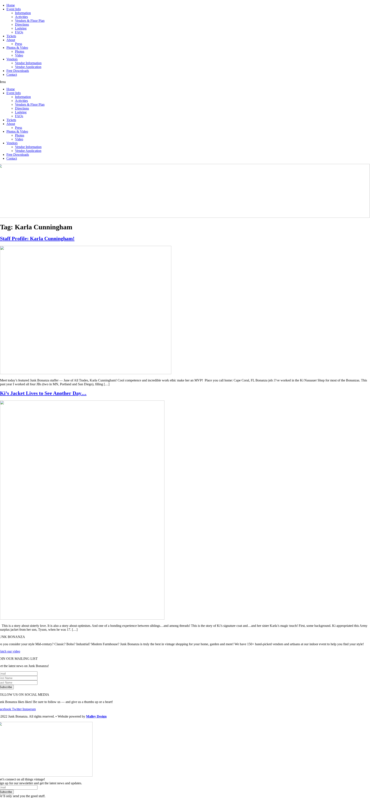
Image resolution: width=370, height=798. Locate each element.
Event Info (13, 9)
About (10, 40)
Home (10, 5)
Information (23, 13)
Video (19, 55)
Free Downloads (17, 71)
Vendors (12, 59)
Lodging (21, 28)
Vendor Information (28, 63)
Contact (11, 74)
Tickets (11, 36)
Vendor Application (28, 67)
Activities (21, 17)
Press (18, 44)
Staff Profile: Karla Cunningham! (37, 238)
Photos (19, 51)
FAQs (19, 32)
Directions (22, 24)
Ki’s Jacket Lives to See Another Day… (43, 393)
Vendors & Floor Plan (30, 20)
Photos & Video (17, 47)
